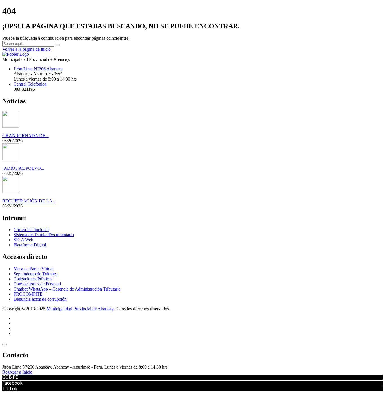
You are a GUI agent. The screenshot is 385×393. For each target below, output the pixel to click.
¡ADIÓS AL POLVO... (23, 168)
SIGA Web (23, 239)
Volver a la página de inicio (26, 49)
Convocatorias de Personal (37, 284)
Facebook (12, 383)
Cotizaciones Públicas (33, 278)
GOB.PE (10, 377)
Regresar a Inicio (17, 372)
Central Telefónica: (30, 84)
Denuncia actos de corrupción (40, 299)
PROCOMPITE (28, 294)
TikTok (9, 388)
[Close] (4, 344)
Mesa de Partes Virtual (34, 268)
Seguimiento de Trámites (35, 273)
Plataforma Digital (30, 244)
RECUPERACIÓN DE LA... (29, 200)
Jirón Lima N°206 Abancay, (38, 68)
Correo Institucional (31, 229)
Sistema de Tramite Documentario (44, 234)
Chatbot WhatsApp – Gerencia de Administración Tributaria (67, 289)
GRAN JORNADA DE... (25, 135)
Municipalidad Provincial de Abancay (80, 308)
